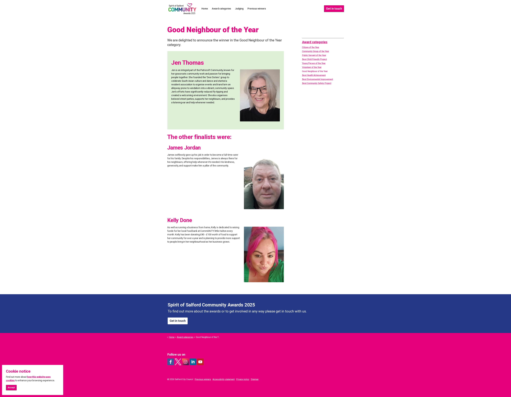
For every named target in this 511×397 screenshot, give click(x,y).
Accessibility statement (224, 379)
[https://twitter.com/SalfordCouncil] (178, 362)
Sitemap (255, 379)
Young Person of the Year (313, 63)
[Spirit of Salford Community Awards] (182, 9)
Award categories (221, 8)
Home (204, 8)
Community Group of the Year (315, 51)
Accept (11, 387)
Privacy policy (242, 379)
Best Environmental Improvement (317, 79)
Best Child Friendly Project (314, 59)
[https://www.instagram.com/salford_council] (185, 362)
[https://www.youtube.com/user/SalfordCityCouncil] (200, 362)
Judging (239, 8)
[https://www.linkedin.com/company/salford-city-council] (193, 362)
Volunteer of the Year (312, 67)
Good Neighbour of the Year (315, 71)
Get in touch (334, 8)
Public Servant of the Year (314, 55)
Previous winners (257, 8)
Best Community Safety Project (316, 83)
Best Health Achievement (314, 75)
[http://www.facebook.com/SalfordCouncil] (170, 362)
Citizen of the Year (310, 47)
